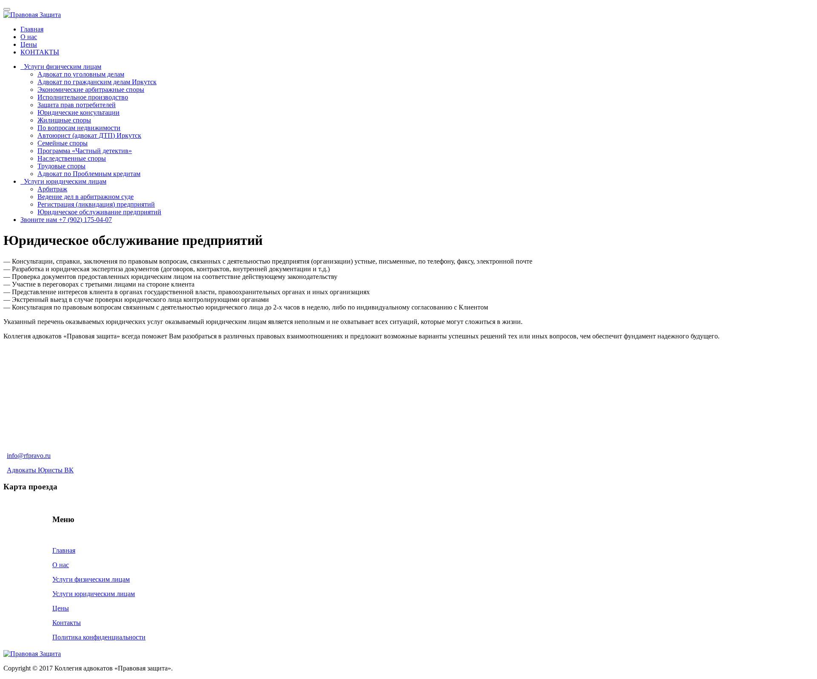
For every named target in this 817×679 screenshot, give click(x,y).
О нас (28, 36)
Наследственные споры (71, 158)
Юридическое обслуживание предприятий (99, 212)
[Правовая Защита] (32, 14)
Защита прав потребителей (76, 104)
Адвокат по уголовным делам (80, 74)
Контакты (66, 622)
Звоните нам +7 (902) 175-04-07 (66, 219)
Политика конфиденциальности (99, 637)
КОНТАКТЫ (39, 52)
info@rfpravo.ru (29, 455)
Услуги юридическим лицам (63, 181)
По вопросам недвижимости (78, 127)
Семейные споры (62, 143)
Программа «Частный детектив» (84, 150)
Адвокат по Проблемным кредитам (88, 173)
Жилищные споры (64, 120)
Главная (31, 29)
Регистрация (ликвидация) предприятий (96, 204)
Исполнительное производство (82, 97)
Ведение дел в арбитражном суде (85, 196)
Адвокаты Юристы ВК (40, 470)
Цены (28, 44)
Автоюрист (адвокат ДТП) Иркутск (89, 135)
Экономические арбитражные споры (90, 89)
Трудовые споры (61, 166)
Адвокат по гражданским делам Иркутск (97, 81)
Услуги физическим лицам (60, 66)
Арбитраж (52, 189)
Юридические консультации (78, 112)
